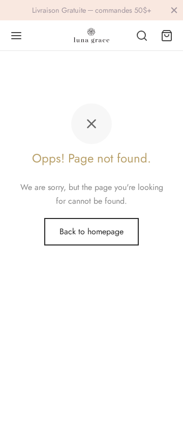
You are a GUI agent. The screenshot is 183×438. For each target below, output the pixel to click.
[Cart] (167, 36)
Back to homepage (91, 231)
